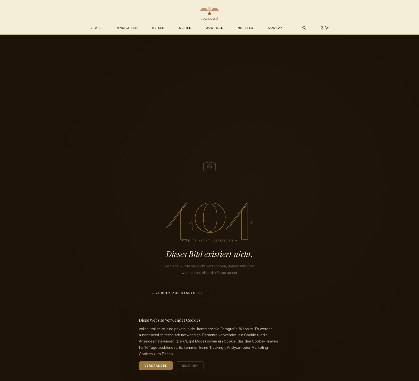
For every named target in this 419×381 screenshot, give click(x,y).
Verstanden (156, 365)
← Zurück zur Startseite (177, 293)
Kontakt (276, 28)
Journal (214, 28)
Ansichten (127, 28)
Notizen (246, 28)
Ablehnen (190, 365)
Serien (185, 28)
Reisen (158, 28)
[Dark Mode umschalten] (325, 27)
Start (96, 28)
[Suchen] (304, 27)
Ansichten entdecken (245, 293)
